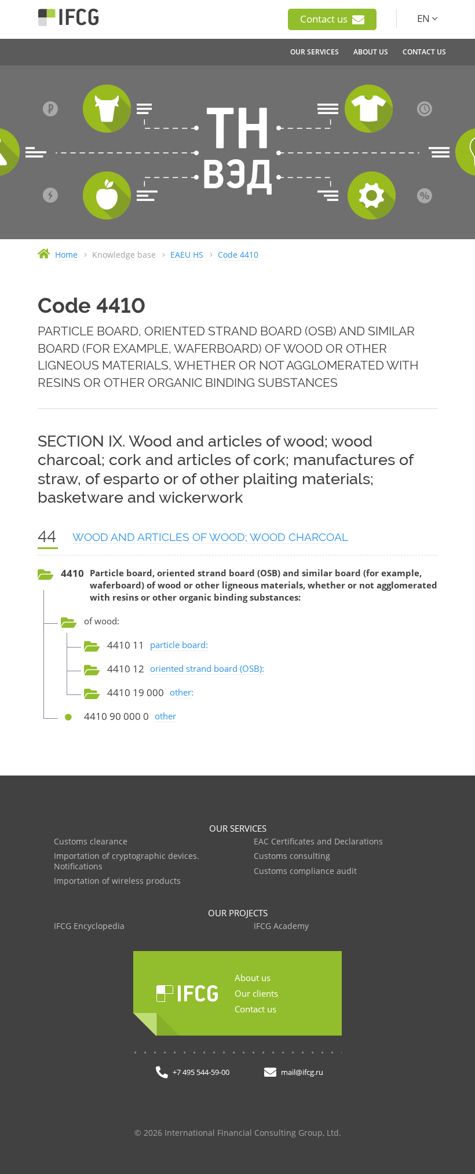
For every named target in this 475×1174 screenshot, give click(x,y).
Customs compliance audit (305, 871)
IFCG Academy (281, 926)
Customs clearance (90, 842)
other (165, 716)
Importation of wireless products (117, 881)
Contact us (325, 18)
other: (181, 692)
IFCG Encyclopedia (89, 926)
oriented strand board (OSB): (207, 668)
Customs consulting (292, 856)
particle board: (179, 644)
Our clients (256, 993)
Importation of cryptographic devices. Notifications (126, 861)
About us (253, 977)
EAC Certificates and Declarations (318, 842)
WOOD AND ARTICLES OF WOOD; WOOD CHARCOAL (210, 537)
